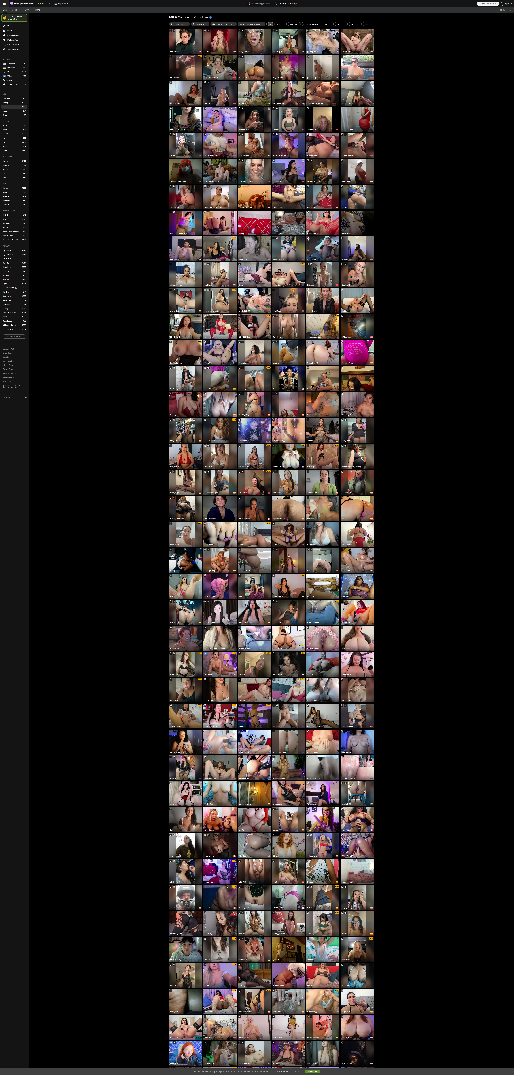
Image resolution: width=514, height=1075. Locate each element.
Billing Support (8, 353)
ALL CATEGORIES (16, 336)
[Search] (276, 3)
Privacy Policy (8, 365)
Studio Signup (8, 377)
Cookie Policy (283, 1071)
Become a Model (9, 373)
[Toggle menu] (4, 3)
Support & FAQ (8, 349)
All (270, 24)
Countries (200, 24)
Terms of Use (8, 369)
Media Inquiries (8, 361)
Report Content (8, 357)
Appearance (180, 24)
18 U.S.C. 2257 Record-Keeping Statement (11, 386)
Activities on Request (251, 24)
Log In (506, 4)
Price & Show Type (224, 24)
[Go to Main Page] (22, 3)
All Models (7, 381)
